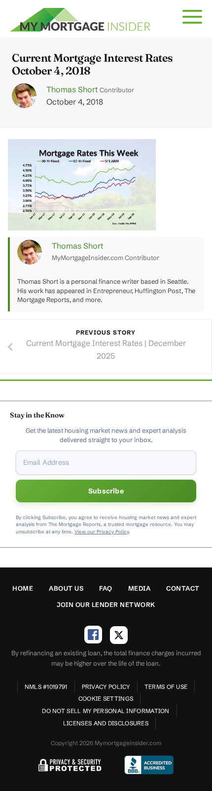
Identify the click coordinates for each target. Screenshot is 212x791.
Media (139, 588)
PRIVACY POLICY (106, 686)
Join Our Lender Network (106, 604)
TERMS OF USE (166, 686)
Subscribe (106, 491)
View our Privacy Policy (101, 531)
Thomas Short (72, 89)
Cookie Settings (106, 698)
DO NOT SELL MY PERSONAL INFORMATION (106, 711)
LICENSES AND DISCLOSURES (105, 723)
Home (22, 588)
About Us (66, 588)
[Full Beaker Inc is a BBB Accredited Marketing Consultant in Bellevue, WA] (149, 764)
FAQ (105, 588)
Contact (183, 588)
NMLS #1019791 (46, 686)
